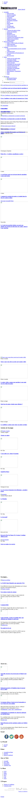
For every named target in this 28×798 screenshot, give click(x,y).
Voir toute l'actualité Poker (7, 201)
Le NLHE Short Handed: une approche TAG (13, 583)
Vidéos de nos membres (13, 38)
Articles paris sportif (12, 36)
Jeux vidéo (6, 762)
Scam (8, 72)
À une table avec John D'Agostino (10, 453)
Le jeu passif (4, 517)
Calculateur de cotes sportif (13, 64)
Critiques (6, 47)
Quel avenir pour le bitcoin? (8, 129)
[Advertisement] (14, 293)
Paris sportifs (10, 23)
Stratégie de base (11, 34)
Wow (5, 775)
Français (14, 78)
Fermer (2, 796)
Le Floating (4, 499)
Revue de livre (10, 55)
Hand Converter (11, 62)
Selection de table (11, 69)
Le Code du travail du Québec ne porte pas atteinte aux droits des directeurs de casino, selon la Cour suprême (14, 227)
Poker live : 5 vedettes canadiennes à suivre (12, 154)
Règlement (9, 33)
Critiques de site (11, 51)
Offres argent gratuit (12, 45)
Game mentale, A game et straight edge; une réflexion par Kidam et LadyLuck (12, 618)
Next (6, 108)
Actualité (6, 761)
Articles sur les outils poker (13, 58)
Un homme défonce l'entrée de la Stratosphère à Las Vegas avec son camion (13, 703)
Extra (8, 74)
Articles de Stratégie (12, 31)
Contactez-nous (7, 786)
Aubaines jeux (7, 765)
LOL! (5, 771)
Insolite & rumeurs (11, 19)
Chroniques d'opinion (12, 20)
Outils (5, 57)
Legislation (9, 17)
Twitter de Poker (11, 27)
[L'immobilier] (4, 105)
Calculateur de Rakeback (13, 61)
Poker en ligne (10, 13)
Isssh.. (5, 772)
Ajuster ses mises (5, 435)
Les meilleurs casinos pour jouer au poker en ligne (14, 424)
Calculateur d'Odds (11, 60)
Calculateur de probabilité (13, 68)
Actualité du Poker (8, 752)
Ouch (5, 778)
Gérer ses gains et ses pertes (8, 544)
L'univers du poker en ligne (13, 30)
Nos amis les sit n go (6, 628)
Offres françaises (11, 44)
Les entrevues (10, 26)
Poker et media (10, 16)
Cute (5, 777)
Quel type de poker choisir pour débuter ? (12, 404)
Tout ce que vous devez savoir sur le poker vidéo (13, 361)
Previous (3, 108)
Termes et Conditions (9, 784)
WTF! (5, 774)
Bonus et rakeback (8, 755)
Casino (8, 24)
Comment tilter (5, 605)
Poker (5, 3)
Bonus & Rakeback (8, 41)
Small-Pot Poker (5, 471)
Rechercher (6, 82)
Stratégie (6, 29)
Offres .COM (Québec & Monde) (15, 43)
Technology (7, 764)
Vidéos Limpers (11, 40)
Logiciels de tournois (12, 67)
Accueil (6, 2)
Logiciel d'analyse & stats (13, 65)
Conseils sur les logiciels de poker (15, 37)
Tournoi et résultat (11, 15)
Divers (8, 22)
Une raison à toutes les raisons (8, 592)
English (14, 79)
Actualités (6, 12)
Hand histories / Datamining (14, 71)
